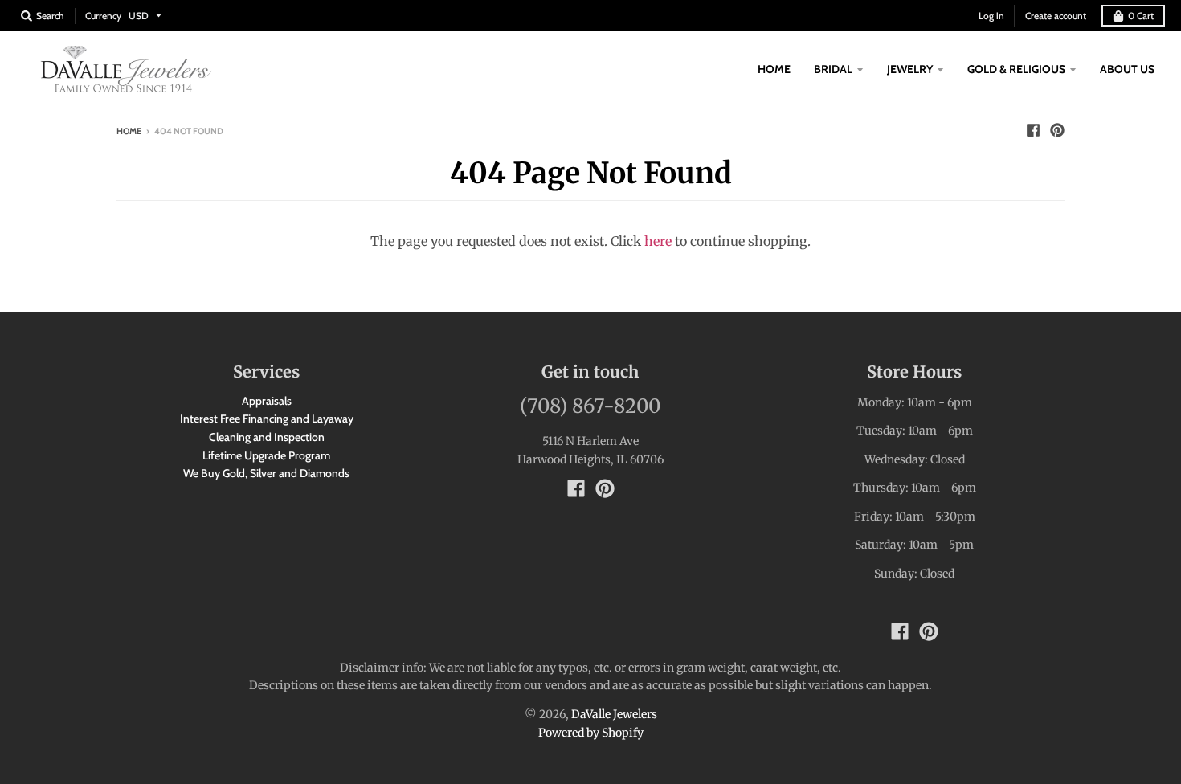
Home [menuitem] (774, 69)
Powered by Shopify (591, 732)
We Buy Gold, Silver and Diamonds (266, 473)
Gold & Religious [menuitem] (1016, 69)
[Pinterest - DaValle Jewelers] (1057, 130)
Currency (103, 16)
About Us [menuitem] (1127, 69)
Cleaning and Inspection (267, 437)
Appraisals (267, 401)
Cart (1141, 16)
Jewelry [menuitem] (910, 69)
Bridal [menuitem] (833, 69)
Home (128, 131)
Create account (1055, 16)
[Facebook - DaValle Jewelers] (1033, 130)
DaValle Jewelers (614, 714)
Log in (991, 16)
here (658, 241)
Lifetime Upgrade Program (266, 455)
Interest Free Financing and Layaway (266, 418)
